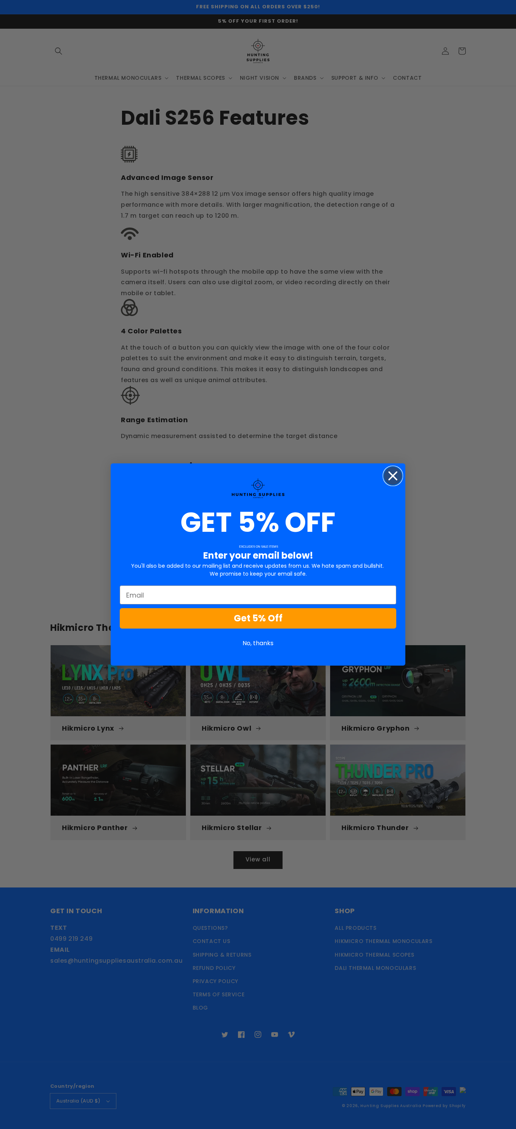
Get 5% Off (258, 618)
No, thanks (258, 643)
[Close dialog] (392, 475)
